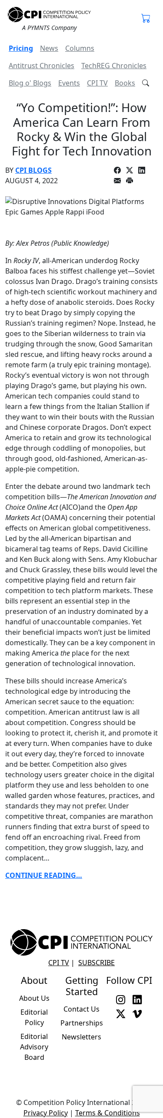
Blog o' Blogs (30, 83)
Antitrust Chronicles (41, 65)
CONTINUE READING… (43, 875)
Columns (79, 48)
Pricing (21, 48)
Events (69, 83)
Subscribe (96, 962)
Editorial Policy (34, 1017)
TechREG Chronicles (113, 65)
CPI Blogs (33, 170)
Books (125, 83)
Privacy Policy (45, 1113)
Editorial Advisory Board (34, 1047)
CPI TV (97, 83)
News (49, 48)
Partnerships (81, 1023)
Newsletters (81, 1037)
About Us (34, 998)
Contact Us (81, 1009)
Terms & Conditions (107, 1113)
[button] (146, 19)
